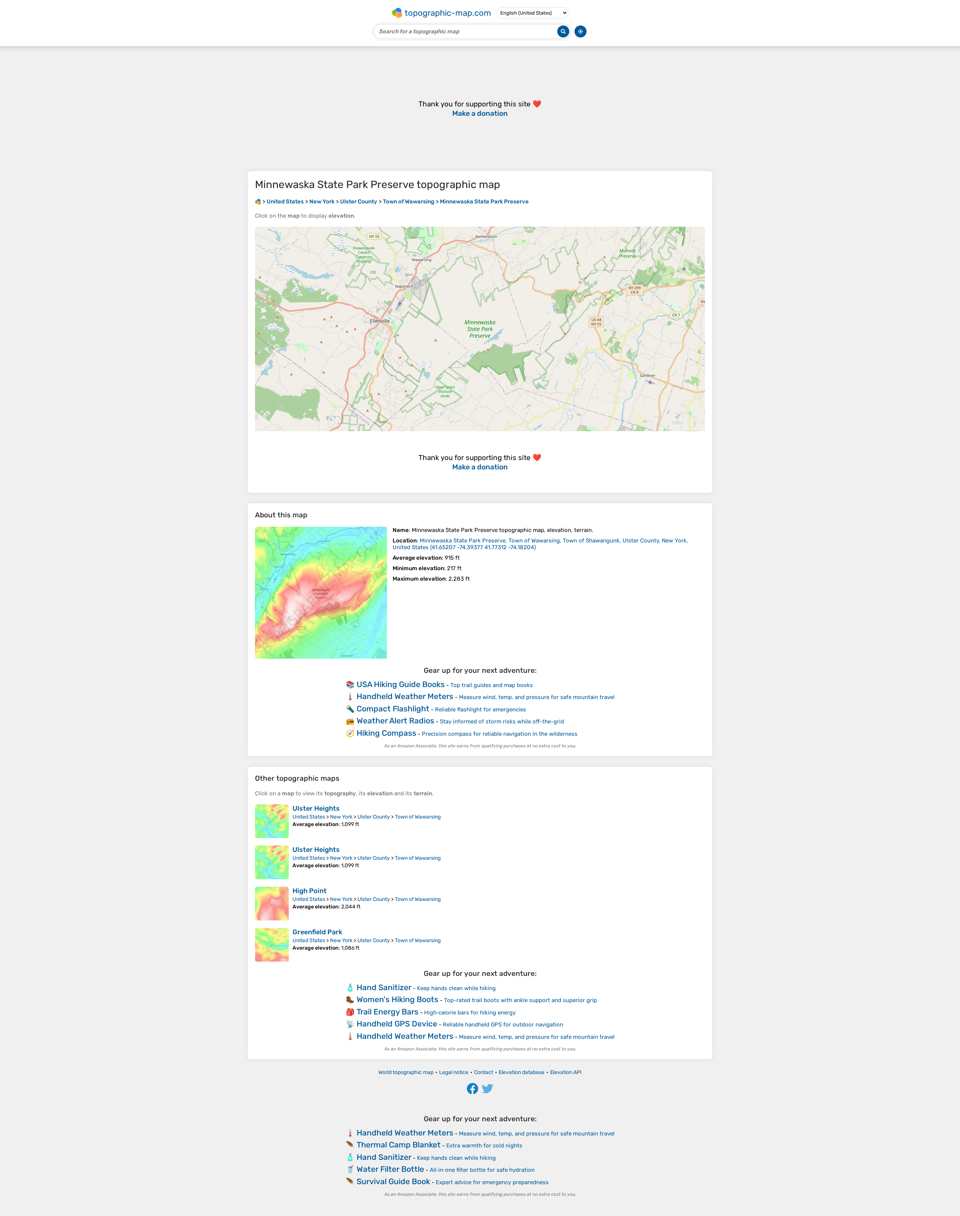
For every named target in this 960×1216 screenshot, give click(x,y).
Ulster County (373, 817)
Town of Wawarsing (418, 817)
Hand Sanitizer (384, 987)
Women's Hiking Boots (397, 999)
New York (341, 817)
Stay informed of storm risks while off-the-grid (502, 721)
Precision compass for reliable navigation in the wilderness (500, 733)
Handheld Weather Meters (405, 696)
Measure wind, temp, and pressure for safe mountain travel (537, 697)
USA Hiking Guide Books (401, 684)
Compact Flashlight (393, 708)
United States (308, 817)
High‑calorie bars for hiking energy (470, 1012)
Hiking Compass (386, 733)
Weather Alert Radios (395, 720)
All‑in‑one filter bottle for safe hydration (482, 1170)
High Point (309, 891)
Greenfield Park (317, 932)
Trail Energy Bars (387, 1011)
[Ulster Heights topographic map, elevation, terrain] (272, 821)
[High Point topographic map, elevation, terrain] (272, 903)
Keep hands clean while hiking (456, 988)
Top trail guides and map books (491, 685)
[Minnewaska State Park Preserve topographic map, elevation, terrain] (321, 593)
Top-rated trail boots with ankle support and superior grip (520, 1000)
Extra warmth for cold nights (484, 1145)
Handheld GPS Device (397, 1023)
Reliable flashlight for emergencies (480, 709)
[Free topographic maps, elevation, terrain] (258, 201)
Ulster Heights (316, 808)
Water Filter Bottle (390, 1169)
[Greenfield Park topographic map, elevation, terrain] (272, 945)
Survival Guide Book (393, 1181)
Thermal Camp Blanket (399, 1144)
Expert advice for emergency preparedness (492, 1182)
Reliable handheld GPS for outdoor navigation (503, 1024)
